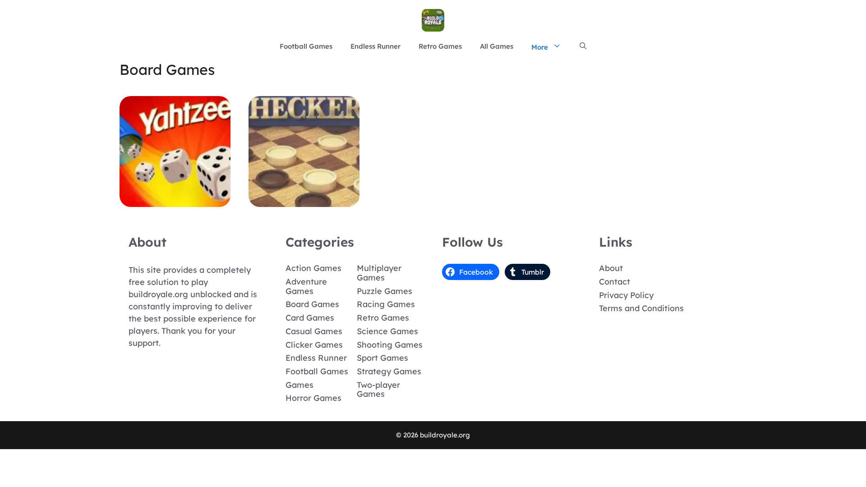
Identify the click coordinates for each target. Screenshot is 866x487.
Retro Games (440, 46)
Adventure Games (306, 286)
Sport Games (382, 358)
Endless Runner (375, 46)
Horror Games (313, 398)
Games (299, 385)
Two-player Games (378, 390)
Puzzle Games (384, 291)
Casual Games (314, 331)
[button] (583, 46)
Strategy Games (389, 371)
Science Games (387, 331)
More (539, 47)
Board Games (312, 304)
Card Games (310, 317)
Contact (614, 281)
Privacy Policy (626, 295)
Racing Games (386, 304)
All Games (496, 46)
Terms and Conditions (641, 308)
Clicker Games (314, 345)
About (611, 268)
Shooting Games (390, 345)
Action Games (313, 268)
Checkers (304, 200)
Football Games (306, 46)
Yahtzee (175, 200)
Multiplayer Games (379, 273)
